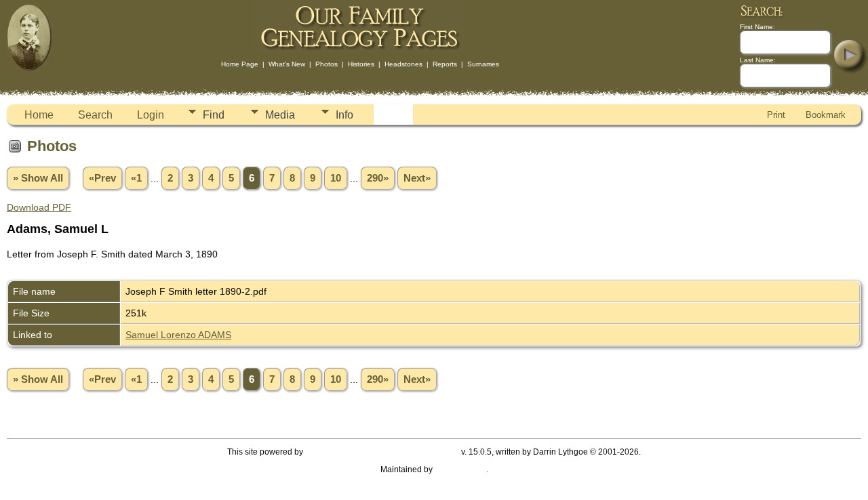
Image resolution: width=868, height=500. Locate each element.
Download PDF (39, 207)
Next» (417, 178)
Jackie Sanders (460, 469)
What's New (287, 64)
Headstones (403, 64)
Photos (326, 64)
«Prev (102, 178)
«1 (136, 178)
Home (39, 115)
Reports (445, 64)
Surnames (483, 64)
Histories (361, 64)
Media (280, 115)
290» (378, 178)
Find (213, 115)
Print (776, 115)
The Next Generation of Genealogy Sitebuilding (382, 452)
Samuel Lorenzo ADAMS (178, 334)
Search (95, 115)
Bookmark (826, 115)
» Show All (38, 178)
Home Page (239, 64)
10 (335, 178)
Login (150, 115)
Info (344, 115)
